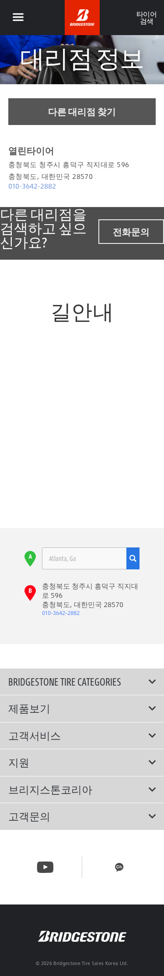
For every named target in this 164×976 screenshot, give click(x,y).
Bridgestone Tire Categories (64, 681)
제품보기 (29, 708)
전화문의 (131, 231)
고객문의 (29, 816)
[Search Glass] (133, 558)
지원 (18, 762)
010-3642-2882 (32, 185)
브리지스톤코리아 (50, 789)
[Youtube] (45, 867)
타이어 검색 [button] (146, 17)
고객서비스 (34, 735)
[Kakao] (119, 867)
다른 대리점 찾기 (82, 111)
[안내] (18, 17)
